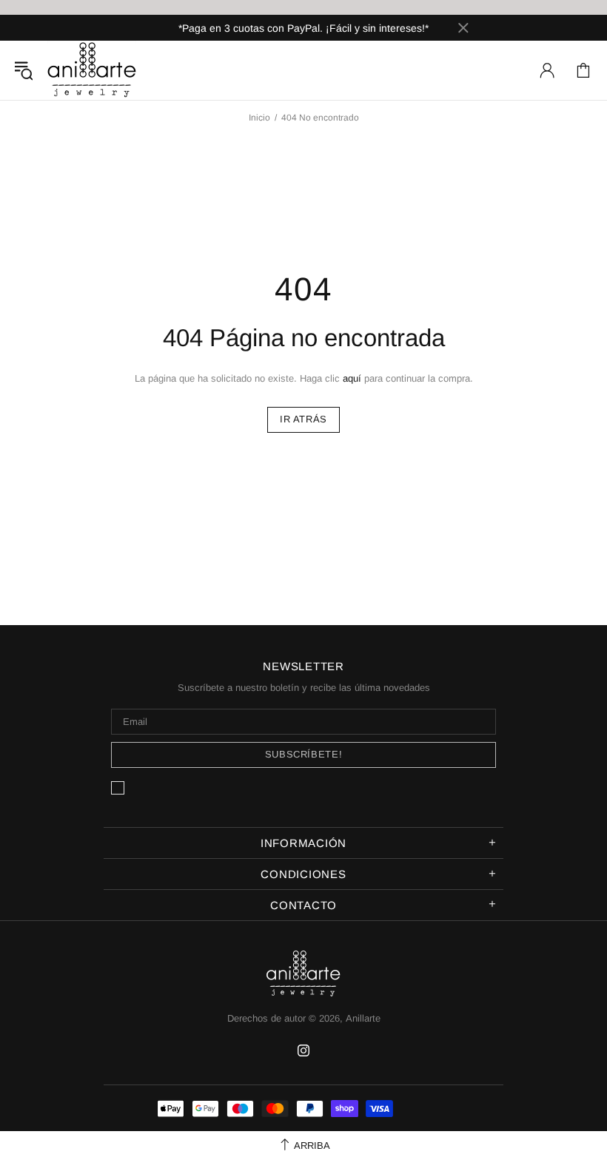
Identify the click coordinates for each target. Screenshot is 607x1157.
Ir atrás (303, 419)
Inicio (259, 117)
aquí (352, 378)
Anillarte (91, 70)
